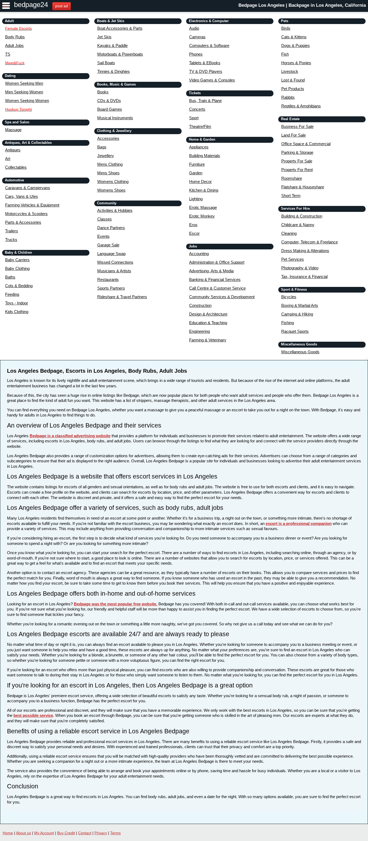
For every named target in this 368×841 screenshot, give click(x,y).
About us (23, 833)
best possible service (33, 715)
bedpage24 (31, 5)
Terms (115, 833)
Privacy (101, 833)
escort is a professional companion (299, 523)
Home (8, 833)
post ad (61, 6)
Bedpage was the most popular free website (115, 604)
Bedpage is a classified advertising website (70, 435)
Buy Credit (66, 833)
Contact (84, 833)
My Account (44, 833)
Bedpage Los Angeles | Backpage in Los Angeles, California (302, 5)
